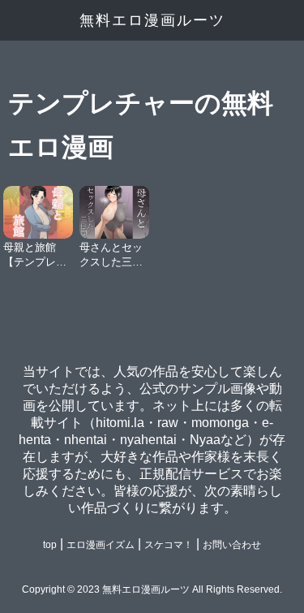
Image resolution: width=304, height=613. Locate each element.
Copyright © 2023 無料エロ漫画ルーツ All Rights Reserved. (152, 589)
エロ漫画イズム (100, 544)
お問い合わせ (232, 544)
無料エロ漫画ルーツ (152, 20)
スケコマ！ (168, 544)
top (50, 544)
